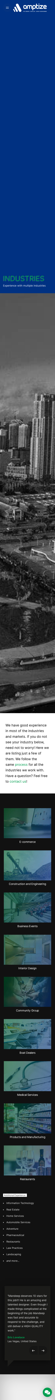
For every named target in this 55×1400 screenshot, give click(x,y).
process (21, 765)
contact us (18, 781)
